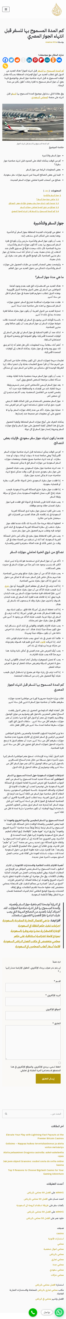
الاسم (57, 981)
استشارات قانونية (56, 1238)
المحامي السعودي (39, 97)
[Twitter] (11, 60)
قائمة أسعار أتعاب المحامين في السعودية (37, 946)
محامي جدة (58, 1264)
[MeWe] (47, 60)
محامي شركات (57, 1275)
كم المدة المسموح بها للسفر (51, 70)
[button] (59, 1312)
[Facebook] (5, 60)
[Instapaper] (23, 60)
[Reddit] (17, 60)
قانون (42, 642)
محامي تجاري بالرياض (47, 1290)
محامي (60, 1244)
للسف (14, 93)
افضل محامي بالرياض (45, 1284)
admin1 (60, 1192)
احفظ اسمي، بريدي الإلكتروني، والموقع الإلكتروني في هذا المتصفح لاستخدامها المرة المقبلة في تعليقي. (36, 1068)
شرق (7, 586)
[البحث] (6, 1114)
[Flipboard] (41, 60)
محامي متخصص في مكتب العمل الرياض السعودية (31, 941)
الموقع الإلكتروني (53, 1009)
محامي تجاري (57, 1259)
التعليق (56, 1023)
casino (60, 1233)
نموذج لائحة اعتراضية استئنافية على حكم (37, 936)
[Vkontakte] (59, 60)
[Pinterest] (35, 60)
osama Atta (51, 42)
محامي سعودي (57, 1269)
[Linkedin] (29, 60)
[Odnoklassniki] (53, 60)
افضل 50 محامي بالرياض (39, 1192)
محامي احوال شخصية (54, 1249)
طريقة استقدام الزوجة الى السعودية (32, 1205)
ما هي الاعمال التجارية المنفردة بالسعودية (25, 920)
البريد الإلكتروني (53, 995)
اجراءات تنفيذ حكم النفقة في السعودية (39, 926)
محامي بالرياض (56, 1254)
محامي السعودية (48, 1316)
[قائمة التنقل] (6, 9)
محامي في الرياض (43, 1299)
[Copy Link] (5, 66)
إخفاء (47, 190)
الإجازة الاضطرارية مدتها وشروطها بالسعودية (35, 931)
